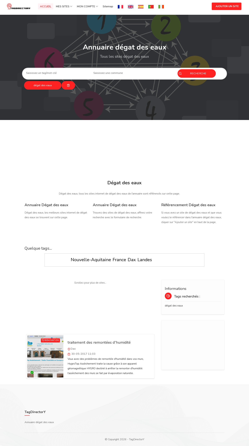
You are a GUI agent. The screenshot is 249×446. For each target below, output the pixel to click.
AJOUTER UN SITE (227, 6)
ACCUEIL (45, 6)
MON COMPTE (86, 6)
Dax (132, 260)
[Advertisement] (123, 150)
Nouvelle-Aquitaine (91, 260)
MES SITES (62, 6)
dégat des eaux (174, 305)
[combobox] (57, 73)
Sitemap (108, 6)
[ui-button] (68, 85)
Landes (145, 260)
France (119, 260)
